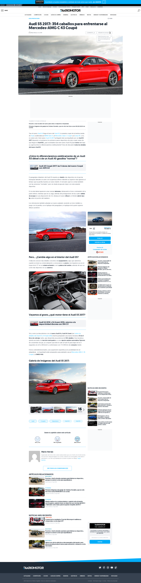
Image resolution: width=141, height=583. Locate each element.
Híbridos (81, 15)
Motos (89, 15)
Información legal (97, 581)
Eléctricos (74, 15)
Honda (55, 7)
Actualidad (28, 15)
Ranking (65, 15)
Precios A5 (100, 247)
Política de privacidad (112, 581)
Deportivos (55, 421)
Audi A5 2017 (50, 138)
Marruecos (93, 7)
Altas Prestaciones (34, 18)
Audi (32, 136)
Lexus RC (78, 136)
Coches (46, 15)
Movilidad (113, 15)
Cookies (104, 581)
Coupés (43, 421)
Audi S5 (78, 421)
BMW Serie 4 (49, 136)
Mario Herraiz (34, 32)
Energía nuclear (76, 7)
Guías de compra (56, 15)
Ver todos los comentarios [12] (57, 468)
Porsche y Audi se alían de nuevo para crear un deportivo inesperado (49, 123)
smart (87, 7)
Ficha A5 (99, 238)
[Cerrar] (111, 36)
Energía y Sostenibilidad (101, 15)
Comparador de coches (100, 249)
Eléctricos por (10, 5)
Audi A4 (40, 133)
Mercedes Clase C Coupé (63, 136)
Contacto (90, 581)
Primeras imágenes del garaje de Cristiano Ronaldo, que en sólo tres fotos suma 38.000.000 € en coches (57, 127)
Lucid (39, 7)
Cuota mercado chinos (64, 7)
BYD (83, 7)
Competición (37, 15)
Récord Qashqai (47, 7)
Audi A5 (57, 133)
